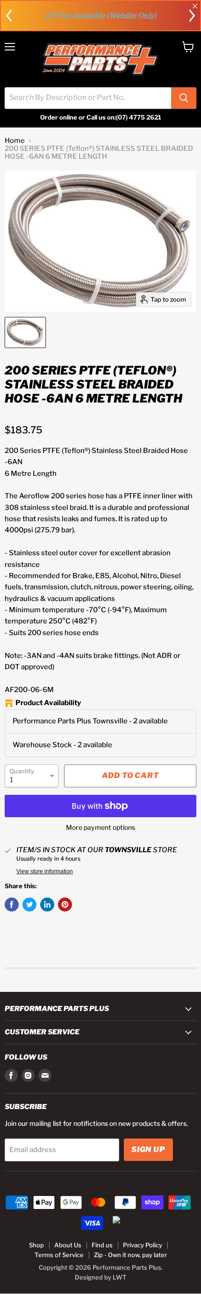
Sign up (148, 1149)
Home (15, 141)
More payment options (100, 827)
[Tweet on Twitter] (29, 905)
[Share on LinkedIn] (47, 905)
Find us (102, 1245)
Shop (36, 1245)
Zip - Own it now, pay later (130, 1255)
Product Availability (48, 703)
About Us (67, 1245)
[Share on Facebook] (12, 905)
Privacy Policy (142, 1245)
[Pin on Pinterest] (65, 905)
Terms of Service (59, 1255)
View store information (44, 871)
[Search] (183, 98)
